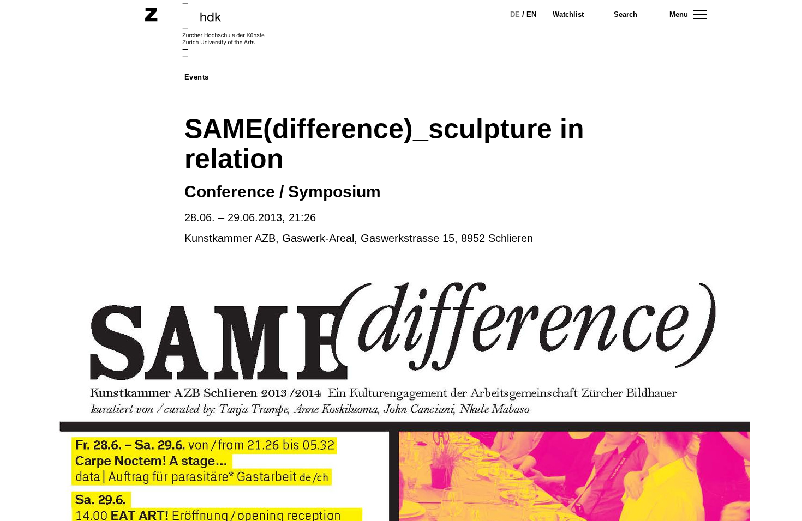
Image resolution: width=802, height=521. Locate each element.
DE (515, 14)
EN (531, 14)
